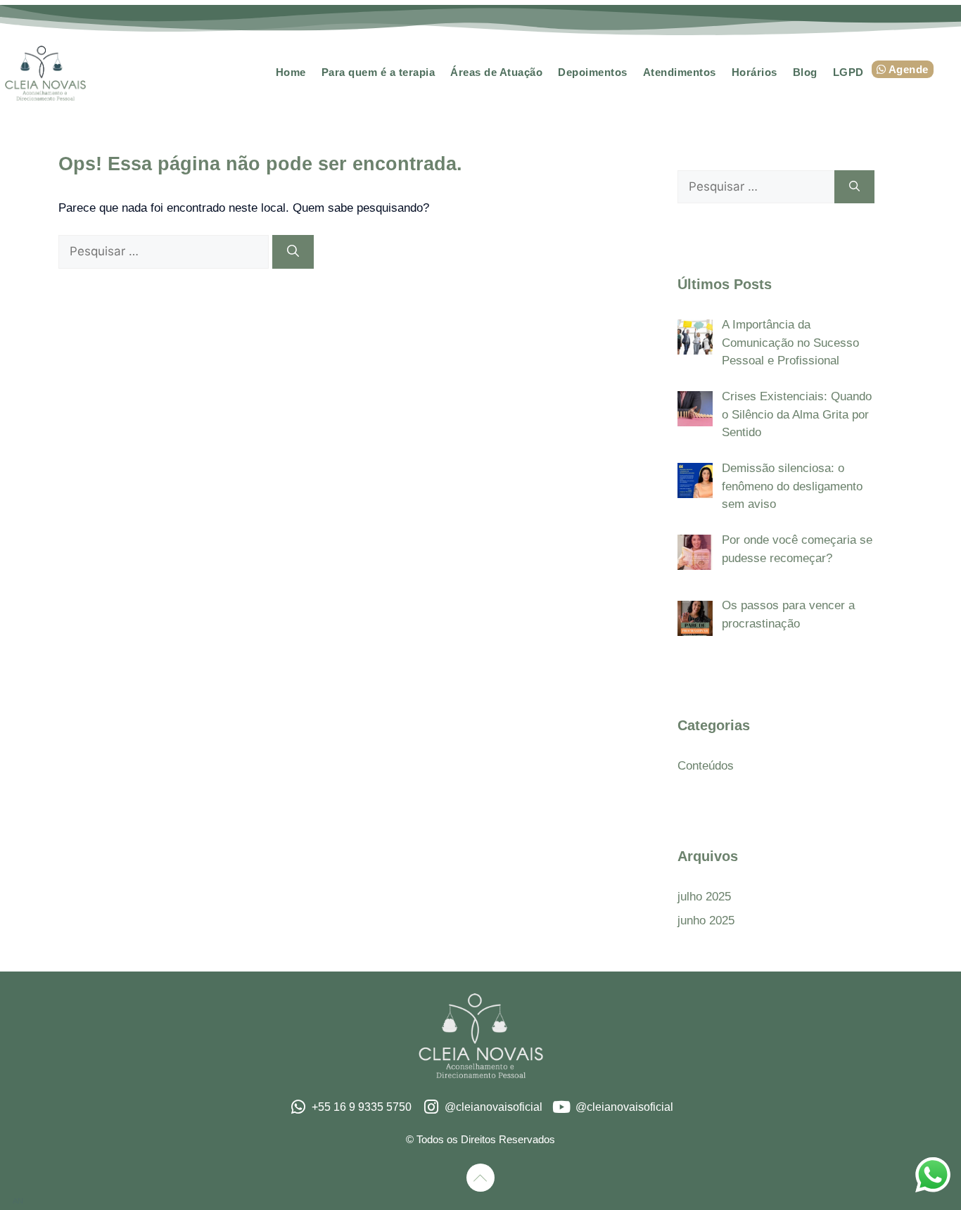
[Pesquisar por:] (165, 251)
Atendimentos (679, 72)
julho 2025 (704, 896)
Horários (754, 72)
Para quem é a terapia (378, 72)
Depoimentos (593, 72)
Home (291, 72)
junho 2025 (705, 920)
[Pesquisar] (293, 252)
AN (18, 1201)
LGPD (848, 72)
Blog (805, 72)
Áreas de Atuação (496, 72)
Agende (907, 69)
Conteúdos (705, 765)
